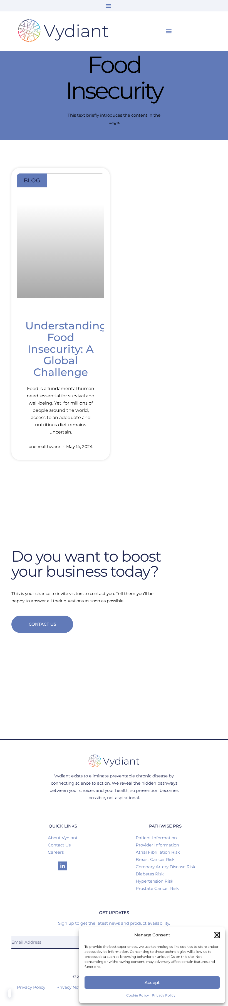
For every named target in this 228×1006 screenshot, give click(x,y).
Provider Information (157, 845)
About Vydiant (63, 837)
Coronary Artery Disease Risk (165, 866)
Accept (152, 982)
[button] (217, 935)
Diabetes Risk (150, 874)
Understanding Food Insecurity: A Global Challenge (66, 349)
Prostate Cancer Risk (157, 888)
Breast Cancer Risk (155, 859)
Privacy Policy (163, 995)
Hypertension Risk (154, 881)
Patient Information (156, 837)
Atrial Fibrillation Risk (158, 852)
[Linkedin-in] (62, 865)
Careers (56, 852)
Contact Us (59, 845)
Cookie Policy (137, 995)
